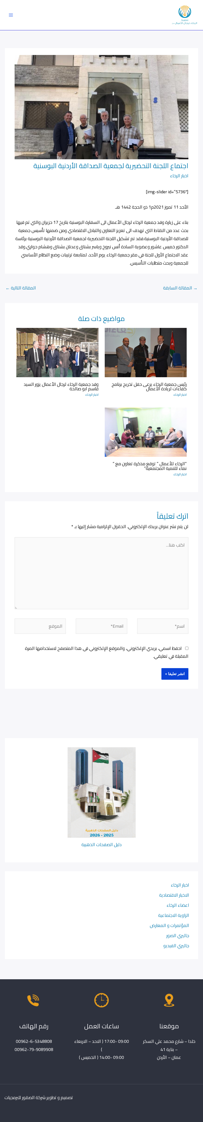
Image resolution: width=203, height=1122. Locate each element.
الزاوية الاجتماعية (173, 915)
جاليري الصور (177, 935)
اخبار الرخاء (179, 175)
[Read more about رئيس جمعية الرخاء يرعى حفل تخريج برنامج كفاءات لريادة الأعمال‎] (146, 352)
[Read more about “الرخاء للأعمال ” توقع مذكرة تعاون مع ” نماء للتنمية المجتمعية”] (146, 431)
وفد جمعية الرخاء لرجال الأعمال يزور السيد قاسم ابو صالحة (61, 386)
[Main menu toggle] (11, 15)
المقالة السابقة (180, 288)
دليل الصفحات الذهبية (101, 844)
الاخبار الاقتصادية (174, 895)
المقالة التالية (20, 288)
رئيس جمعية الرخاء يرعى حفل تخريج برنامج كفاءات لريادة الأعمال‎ (149, 386)
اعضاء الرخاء (178, 905)
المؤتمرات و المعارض (169, 925)
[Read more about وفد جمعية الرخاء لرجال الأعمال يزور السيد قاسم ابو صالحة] (57, 352)
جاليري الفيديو (176, 945)
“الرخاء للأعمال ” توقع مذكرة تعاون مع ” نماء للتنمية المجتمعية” (150, 465)
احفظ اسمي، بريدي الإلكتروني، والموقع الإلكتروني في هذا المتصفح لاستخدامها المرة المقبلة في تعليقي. (106, 652)
